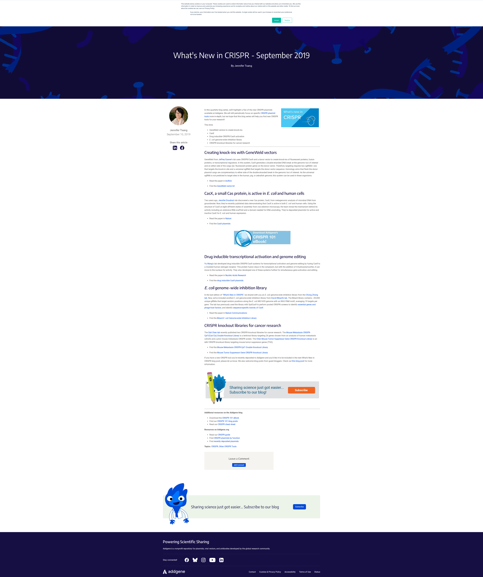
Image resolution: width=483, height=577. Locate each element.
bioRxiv (228, 181)
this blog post (298, 361)
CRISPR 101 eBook (230, 418)
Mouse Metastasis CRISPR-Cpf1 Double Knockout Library (242, 347)
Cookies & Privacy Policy (270, 572)
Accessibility (290, 572)
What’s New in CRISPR (233, 295)
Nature (228, 218)
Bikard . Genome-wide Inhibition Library (237, 318)
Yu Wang (208, 263)
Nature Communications (236, 313)
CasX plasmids (223, 223)
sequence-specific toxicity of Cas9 (248, 307)
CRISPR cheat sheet (226, 424)
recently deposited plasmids (226, 441)
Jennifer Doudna (225, 200)
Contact (252, 572)
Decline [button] (287, 20)
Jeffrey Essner (225, 159)
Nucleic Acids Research (235, 275)
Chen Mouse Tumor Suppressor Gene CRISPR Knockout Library (284, 339)
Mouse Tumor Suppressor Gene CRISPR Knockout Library (242, 352)
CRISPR (214, 446)
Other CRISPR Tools (227, 446)
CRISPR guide (224, 435)
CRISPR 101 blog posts (227, 421)
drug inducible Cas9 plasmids (230, 280)
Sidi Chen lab (214, 332)
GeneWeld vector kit (226, 186)
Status (317, 572)
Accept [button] (276, 20)
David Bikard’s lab (279, 298)
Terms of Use (305, 572)
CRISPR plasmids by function (227, 438)
